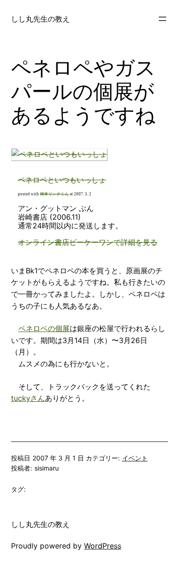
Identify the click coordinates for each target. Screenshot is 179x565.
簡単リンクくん (54, 194)
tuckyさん (28, 398)
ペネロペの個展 (44, 328)
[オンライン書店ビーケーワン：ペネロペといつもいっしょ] (59, 154)
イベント (135, 458)
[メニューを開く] (162, 18)
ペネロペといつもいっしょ (62, 179)
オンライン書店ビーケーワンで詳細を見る (87, 242)
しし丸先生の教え (40, 18)
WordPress (102, 545)
